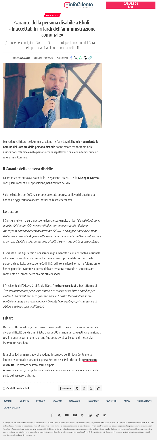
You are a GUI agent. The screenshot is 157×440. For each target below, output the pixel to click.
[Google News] (75, 415)
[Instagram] (82, 415)
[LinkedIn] (105, 415)
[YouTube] (66, 415)
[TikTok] (97, 415)
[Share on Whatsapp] (80, 57)
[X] (59, 415)
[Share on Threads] (85, 57)
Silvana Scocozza (22, 57)
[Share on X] (76, 57)
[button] (4, 5)
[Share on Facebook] (71, 57)
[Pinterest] (90, 415)
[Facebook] (52, 415)
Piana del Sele (52, 15)
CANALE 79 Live (131, 5)
